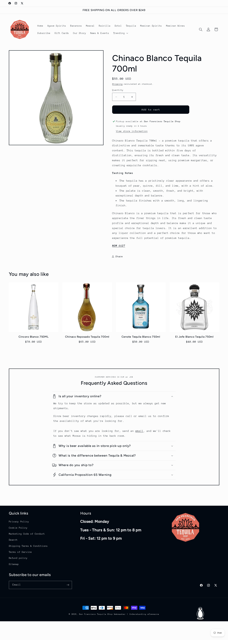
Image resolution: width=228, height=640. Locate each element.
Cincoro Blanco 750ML (34, 336)
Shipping (117, 84)
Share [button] (119, 256)
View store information (132, 131)
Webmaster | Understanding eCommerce (136, 614)
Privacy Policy (19, 521)
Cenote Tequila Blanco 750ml (141, 336)
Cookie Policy (18, 527)
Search (13, 539)
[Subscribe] (68, 585)
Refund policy (18, 558)
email (139, 430)
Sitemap (14, 564)
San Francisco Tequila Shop (96, 614)
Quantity (117, 90)
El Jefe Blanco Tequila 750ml (194, 336)
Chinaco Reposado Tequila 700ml (87, 336)
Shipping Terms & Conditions (28, 545)
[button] (120, 33)
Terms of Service (20, 552)
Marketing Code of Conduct (27, 533)
